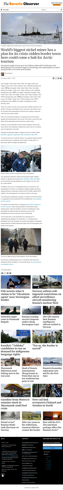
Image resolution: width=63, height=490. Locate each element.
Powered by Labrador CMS (32, 487)
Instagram (49, 462)
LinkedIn (49, 466)
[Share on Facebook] (53, 78)
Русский (6, 9)
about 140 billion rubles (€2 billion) (29, 179)
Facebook (49, 460)
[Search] (61, 10)
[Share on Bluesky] (61, 78)
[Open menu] (1, 10)
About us (4, 449)
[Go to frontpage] (21, 4)
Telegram (49, 464)
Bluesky (48, 456)
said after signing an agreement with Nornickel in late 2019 (19, 134)
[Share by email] (58, 78)
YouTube (49, 468)
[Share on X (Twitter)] (56, 78)
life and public (6, 269)
